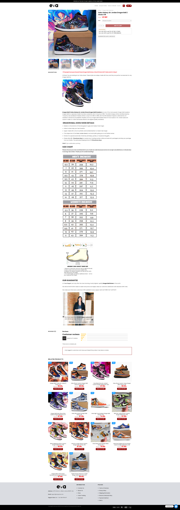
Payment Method (103, 498)
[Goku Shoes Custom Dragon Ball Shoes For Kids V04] (79, 372)
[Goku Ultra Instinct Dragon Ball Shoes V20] (79, 402)
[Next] (93, 34)
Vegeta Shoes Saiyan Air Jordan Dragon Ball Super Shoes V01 (79, 474)
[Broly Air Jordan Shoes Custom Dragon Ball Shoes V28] (122, 402)
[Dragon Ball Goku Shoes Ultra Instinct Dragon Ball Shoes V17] (58, 402)
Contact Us (81, 488)
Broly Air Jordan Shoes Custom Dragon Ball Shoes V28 (122, 414)
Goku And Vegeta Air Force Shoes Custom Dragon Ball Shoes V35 (121, 444)
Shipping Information (104, 493)
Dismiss (105, 1)
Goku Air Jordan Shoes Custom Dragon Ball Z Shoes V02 (79, 444)
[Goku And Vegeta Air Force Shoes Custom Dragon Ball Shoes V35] (122, 432)
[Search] (124, 6)
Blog (118, 6)
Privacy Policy (102, 490)
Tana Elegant (67, 283)
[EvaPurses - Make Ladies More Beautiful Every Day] (57, 6)
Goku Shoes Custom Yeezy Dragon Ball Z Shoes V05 (122, 384)
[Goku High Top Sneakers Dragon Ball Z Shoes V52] (101, 402)
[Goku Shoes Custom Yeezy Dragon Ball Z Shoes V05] (122, 372)
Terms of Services (104, 488)
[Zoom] (50, 56)
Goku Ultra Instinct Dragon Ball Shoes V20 (79, 414)
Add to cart (118, 25)
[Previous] (51, 34)
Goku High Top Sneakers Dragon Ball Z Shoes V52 (100, 414)
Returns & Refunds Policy (105, 495)
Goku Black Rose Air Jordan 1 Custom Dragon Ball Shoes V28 (101, 384)
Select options (58, 388)
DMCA (100, 500)
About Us (80, 490)
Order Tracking (82, 495)
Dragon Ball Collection (108, 10)
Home (99, 10)
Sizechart (80, 498)
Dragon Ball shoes (108, 283)
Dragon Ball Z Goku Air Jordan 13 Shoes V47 (58, 384)
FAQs (79, 493)
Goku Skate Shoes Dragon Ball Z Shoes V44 (101, 444)
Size (99, 20)
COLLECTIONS (103, 6)
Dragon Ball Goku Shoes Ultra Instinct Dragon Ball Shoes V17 (58, 414)
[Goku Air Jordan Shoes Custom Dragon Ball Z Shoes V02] (79, 432)
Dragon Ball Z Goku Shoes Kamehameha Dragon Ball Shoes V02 (58, 475)
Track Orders (112, 6)
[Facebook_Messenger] (176, 506)
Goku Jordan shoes (81, 133)
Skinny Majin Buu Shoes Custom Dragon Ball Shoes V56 (58, 444)
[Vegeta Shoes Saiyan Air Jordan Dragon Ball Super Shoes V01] (79, 462)
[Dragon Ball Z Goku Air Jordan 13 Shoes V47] (58, 372)
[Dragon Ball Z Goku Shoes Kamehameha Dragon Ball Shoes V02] (58, 462)
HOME (96, 6)
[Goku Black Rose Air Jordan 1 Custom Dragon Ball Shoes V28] (101, 372)
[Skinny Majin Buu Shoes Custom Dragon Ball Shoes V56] (58, 432)
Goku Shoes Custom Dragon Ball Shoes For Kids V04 (79, 384)
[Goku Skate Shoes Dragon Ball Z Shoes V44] (101, 432)
